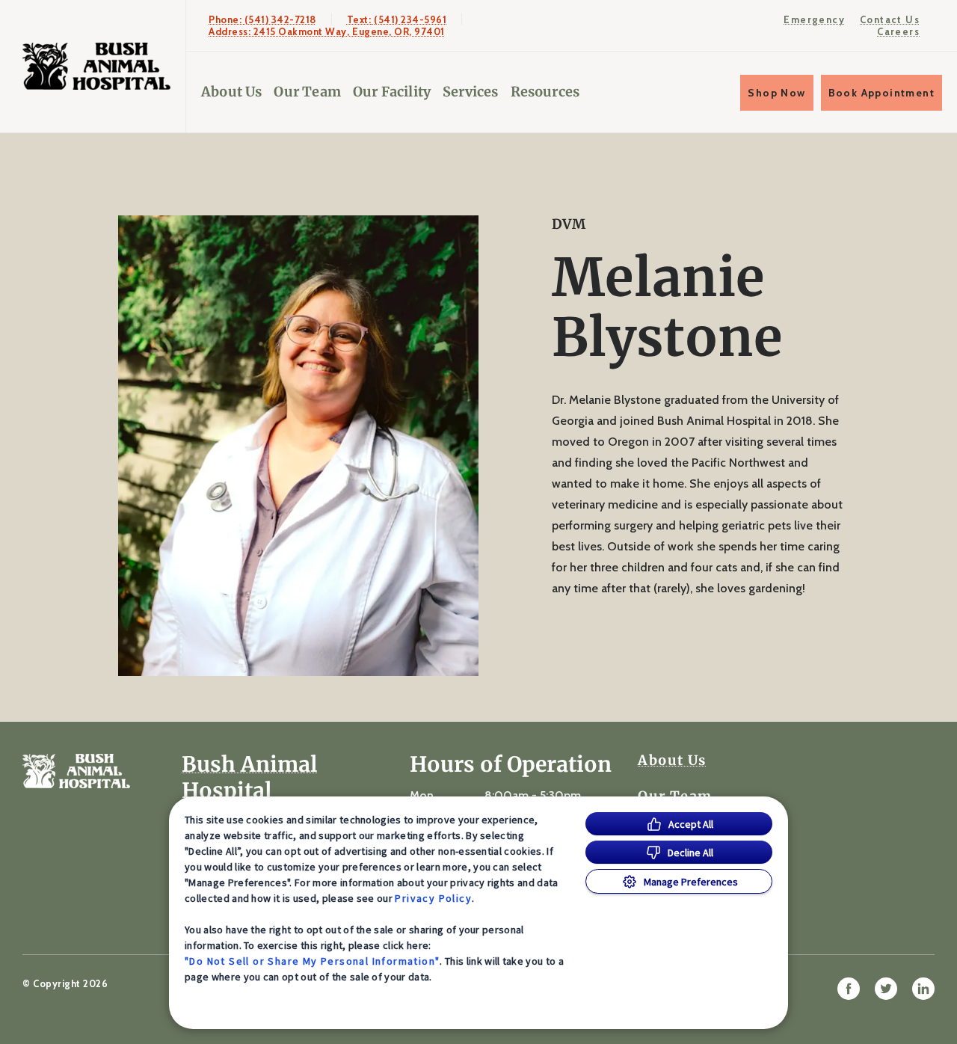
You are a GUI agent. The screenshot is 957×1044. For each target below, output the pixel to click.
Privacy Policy (433, 898)
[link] (96, 66)
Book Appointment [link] (881, 92)
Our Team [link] (307, 91)
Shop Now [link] (776, 92)
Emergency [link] (814, 19)
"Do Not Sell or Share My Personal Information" (312, 961)
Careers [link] (898, 31)
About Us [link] (231, 91)
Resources (545, 91)
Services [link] (470, 91)
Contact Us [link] (890, 19)
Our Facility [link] (392, 91)
